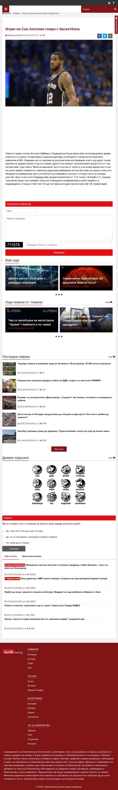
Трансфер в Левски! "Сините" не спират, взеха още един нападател (85, 320)
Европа (31, 712)
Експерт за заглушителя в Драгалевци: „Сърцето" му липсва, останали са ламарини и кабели (65, 399)
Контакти (32, 686)
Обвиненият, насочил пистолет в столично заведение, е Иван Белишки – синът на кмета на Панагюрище (56, 566)
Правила (32, 730)
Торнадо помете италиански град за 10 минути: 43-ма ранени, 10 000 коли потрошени (64, 363)
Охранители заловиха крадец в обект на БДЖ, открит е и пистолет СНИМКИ (59, 380)
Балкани (31, 708)
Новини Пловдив (35, 690)
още (107, 302)
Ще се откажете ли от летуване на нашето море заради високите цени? (41, 523)
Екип (30, 735)
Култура (31, 659)
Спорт (30, 663)
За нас (31, 681)
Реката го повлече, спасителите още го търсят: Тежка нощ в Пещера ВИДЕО (42, 605)
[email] (110, 36)
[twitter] (105, 36)
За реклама (33, 739)
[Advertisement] (61, 128)
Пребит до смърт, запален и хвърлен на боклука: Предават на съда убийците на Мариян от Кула (53, 592)
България (32, 654)
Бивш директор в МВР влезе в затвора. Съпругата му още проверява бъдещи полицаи (56, 578)
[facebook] (99, 36)
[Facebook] (113, 3)
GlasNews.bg (12, 35)
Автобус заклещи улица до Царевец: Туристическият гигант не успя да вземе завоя (63, 431)
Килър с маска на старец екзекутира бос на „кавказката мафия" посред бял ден (44, 619)
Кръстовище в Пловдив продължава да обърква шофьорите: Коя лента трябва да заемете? (63, 415)
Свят (30, 668)
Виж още (59, 449)
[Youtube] (109, 3)
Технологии (33, 717)
